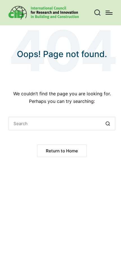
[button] (107, 123)
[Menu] (109, 13)
